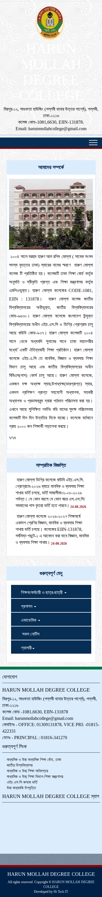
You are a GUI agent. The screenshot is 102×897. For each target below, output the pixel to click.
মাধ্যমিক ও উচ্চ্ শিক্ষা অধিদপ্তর (27, 771)
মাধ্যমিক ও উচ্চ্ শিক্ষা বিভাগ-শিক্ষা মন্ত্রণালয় (35, 776)
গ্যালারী (23, 647)
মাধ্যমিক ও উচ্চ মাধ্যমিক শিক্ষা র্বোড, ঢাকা (34, 759)
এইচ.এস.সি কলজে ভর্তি (22, 782)
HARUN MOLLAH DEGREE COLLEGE (51, 72)
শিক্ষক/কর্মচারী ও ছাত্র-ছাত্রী (39, 591)
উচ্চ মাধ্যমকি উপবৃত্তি (21, 788)
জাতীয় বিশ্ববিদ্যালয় (20, 765)
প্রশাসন (23, 605)
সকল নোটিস (26, 633)
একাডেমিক (25, 619)
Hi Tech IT (61, 892)
